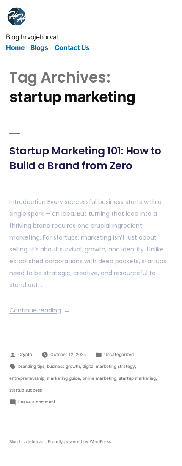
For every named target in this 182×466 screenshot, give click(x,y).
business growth (63, 366)
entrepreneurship (26, 378)
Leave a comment (36, 401)
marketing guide (63, 378)
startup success (25, 389)
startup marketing (137, 378)
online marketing (99, 378)
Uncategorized (119, 354)
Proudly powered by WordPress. (80, 441)
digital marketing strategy (109, 366)
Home (15, 48)
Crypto (25, 354)
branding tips (31, 366)
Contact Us (72, 48)
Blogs (39, 48)
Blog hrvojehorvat (32, 37)
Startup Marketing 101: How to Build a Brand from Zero (85, 158)
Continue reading (39, 310)
